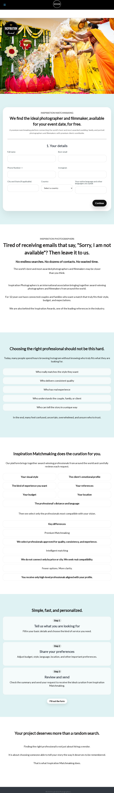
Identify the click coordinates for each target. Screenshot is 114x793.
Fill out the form (57, 701)
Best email (62, 152)
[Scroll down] (57, 88)
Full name (11, 152)
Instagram (62, 168)
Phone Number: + (15, 168)
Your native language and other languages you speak (88, 182)
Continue (99, 203)
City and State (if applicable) (19, 181)
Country (44, 181)
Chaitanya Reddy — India (100, 90)
